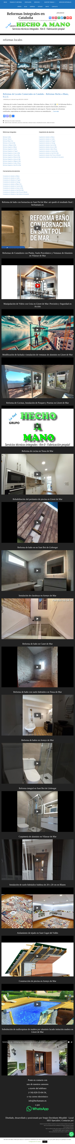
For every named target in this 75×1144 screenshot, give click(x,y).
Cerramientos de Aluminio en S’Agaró (11, 180)
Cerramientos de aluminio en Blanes (11, 176)
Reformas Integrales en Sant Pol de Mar (12, 165)
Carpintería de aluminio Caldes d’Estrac (48, 149)
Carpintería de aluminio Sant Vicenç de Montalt (50, 155)
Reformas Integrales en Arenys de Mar (12, 159)
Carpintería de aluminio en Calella (47, 139)
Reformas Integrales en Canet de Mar (11, 153)
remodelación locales (41, 122)
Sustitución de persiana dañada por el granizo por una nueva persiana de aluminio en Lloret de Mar (57, 1123)
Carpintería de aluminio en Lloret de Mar (48, 151)
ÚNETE (47, 6)
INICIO (5, 2)
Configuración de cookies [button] (35, 1141)
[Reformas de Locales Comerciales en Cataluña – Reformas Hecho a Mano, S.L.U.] (37, 88)
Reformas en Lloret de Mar (9, 143)
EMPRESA (32, 6)
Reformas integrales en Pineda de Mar (11, 157)
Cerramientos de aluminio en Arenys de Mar (13, 188)
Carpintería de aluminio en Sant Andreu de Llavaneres (51, 157)
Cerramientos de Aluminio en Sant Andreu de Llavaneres (16, 194)
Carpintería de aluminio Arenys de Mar (48, 147)
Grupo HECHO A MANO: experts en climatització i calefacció (63, 1130)
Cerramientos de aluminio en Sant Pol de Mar (13, 190)
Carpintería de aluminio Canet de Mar (47, 145)
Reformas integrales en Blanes (10, 147)
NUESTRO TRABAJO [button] (49, 2)
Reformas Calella (7, 137)
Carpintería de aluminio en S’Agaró (47, 141)
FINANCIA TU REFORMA (16, 2)
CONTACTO (55, 6)
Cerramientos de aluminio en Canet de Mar (13, 186)
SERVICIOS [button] (37, 2)
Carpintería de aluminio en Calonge (47, 143)
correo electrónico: (40, 1096)
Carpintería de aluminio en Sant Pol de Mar (49, 153)
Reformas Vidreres (7, 139)
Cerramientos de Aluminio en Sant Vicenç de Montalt (15, 192)
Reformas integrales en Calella (10, 149)
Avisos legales (71, 1137)
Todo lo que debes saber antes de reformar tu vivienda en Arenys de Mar (61, 1131)
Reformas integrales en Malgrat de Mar (12, 161)
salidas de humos (50, 122)
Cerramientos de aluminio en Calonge (11, 182)
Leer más (56, 111)
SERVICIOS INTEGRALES (65, 2)
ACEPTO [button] (44, 1141)
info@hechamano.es (37, 1100)
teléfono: (43, 1088)
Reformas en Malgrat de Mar (9, 145)
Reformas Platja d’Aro (8, 141)
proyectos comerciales (23, 122)
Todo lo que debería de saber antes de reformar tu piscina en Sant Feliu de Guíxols (60, 1128)
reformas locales (32, 122)
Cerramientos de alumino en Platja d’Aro (12, 184)
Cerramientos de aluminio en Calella (11, 178)
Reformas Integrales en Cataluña (26, 16)
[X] (64, 18)
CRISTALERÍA (28, 2)
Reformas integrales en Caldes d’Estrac (12, 163)
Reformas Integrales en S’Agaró (10, 151)
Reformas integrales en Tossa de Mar (11, 155)
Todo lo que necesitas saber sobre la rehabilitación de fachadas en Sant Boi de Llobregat (59, 1125)
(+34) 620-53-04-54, (37, 1092)
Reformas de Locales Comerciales (13, 121)
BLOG (25, 6)
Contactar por (68, 1120)
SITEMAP (40, 6)
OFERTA (19, 6)
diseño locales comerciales (11, 122)
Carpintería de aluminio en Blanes (46, 137)
